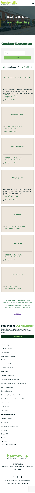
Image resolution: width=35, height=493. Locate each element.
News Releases (21, 300)
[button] (32, 3)
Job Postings (17, 305)
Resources (4, 371)
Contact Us (26, 305)
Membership (5, 345)
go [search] (18, 57)
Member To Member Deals (24, 303)
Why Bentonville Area (8, 414)
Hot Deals (12, 303)
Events (3, 360)
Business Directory (10, 300)
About (3, 438)
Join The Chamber (25, 308)
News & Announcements (8, 445)
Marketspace (9, 305)
